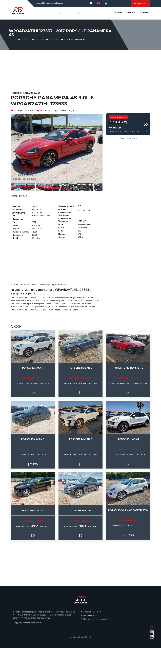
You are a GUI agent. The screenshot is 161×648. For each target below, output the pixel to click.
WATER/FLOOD (46, 110)
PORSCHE (40, 39)
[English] (98, 3)
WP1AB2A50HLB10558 (80, 378)
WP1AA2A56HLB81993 (80, 521)
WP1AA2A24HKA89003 (128, 520)
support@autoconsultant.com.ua (49, 3)
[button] (100, 116)
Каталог (130, 13)
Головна (117, 13)
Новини (144, 13)
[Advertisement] (80, 70)
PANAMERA (54, 39)
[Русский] (91, 3)
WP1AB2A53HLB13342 (80, 449)
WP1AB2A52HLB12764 (32, 449)
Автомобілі (26, 39)
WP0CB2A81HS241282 (128, 378)
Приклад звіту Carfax (128, 138)
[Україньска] (106, 3)
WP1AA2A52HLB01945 (128, 449)
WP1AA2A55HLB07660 (32, 521)
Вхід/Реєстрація (141, 3)
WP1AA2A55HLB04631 (32, 378)
